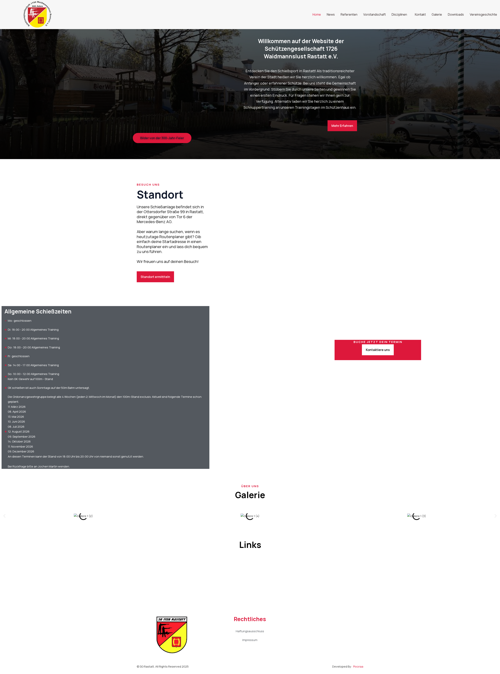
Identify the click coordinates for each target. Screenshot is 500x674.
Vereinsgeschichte (483, 14)
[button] (4, 515)
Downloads (456, 14)
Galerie (437, 14)
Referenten (349, 14)
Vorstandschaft (374, 14)
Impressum (249, 640)
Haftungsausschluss (250, 631)
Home (316, 14)
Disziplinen (399, 14)
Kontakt (420, 14)
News (331, 14)
